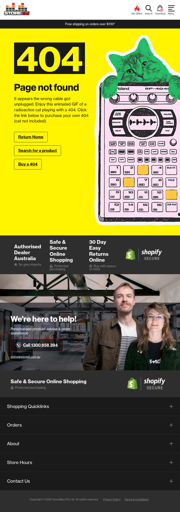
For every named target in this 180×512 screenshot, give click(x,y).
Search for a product (37, 150)
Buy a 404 (28, 164)
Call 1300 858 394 (40, 345)
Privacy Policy (112, 499)
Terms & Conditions (136, 499)
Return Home (30, 136)
